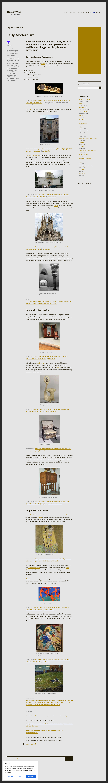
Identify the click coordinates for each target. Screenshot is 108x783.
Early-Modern (10, 61)
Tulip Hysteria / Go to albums (52, 561)
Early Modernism (20, 35)
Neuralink (81, 170)
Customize (10, 776)
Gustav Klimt (30, 515)
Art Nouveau (11, 53)
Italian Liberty (10, 66)
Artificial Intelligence (84, 154)
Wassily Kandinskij (11, 80)
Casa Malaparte (83, 111)
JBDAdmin (9, 45)
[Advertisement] (90, 50)
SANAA (81, 103)
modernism (14, 68)
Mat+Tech (81, 12)
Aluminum (81, 135)
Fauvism (43, 581)
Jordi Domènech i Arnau (55, 504)
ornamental (10, 71)
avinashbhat (52, 197)
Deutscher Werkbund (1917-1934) (87, 150)
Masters (72, 12)
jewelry (43, 63)
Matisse (28, 579)
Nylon (80, 127)
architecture (16, 51)
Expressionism (10, 63)
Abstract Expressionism (13, 50)
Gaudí (56, 205)
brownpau (51, 358)
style (13, 76)
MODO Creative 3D (83, 131)
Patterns (15, 71)
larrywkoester (47, 249)
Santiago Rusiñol (11, 73)
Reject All (21, 776)
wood (59, 367)
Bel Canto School (83, 107)
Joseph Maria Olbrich (32, 155)
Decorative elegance (15, 58)
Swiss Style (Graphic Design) (86, 166)
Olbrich (8, 70)
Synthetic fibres (83, 123)
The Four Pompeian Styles (85, 100)
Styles (66, 12)
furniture (17, 63)
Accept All (31, 776)
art (7, 53)
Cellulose (81, 146)
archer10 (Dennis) (49, 609)
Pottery (81, 162)
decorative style (11, 60)
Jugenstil (16, 66)
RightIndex (46, 151)
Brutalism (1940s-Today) (85, 158)
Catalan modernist (34, 567)
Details (17, 60)
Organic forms (14, 70)
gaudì (17, 65)
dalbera (45, 451)
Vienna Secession (31, 744)
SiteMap (88, 12)
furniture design (11, 65)
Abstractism (10, 51)
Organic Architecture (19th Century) (88, 138)
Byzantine (69, 515)
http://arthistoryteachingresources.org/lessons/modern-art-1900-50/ (46, 716)
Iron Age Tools (82, 173)
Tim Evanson (46, 662)
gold (40, 517)
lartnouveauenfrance (50, 411)
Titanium (81, 142)
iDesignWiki (14, 12)
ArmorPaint (82, 119)
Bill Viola (81, 115)
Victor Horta (29, 109)
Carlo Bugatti (41, 363)
